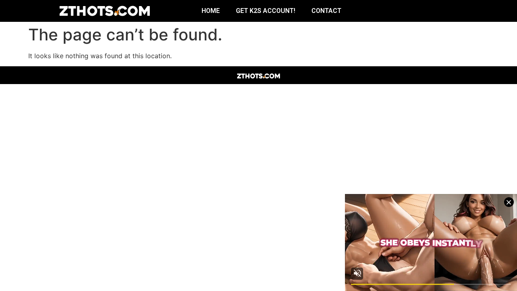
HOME (211, 11)
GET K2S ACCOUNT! (265, 11)
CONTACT (326, 11)
